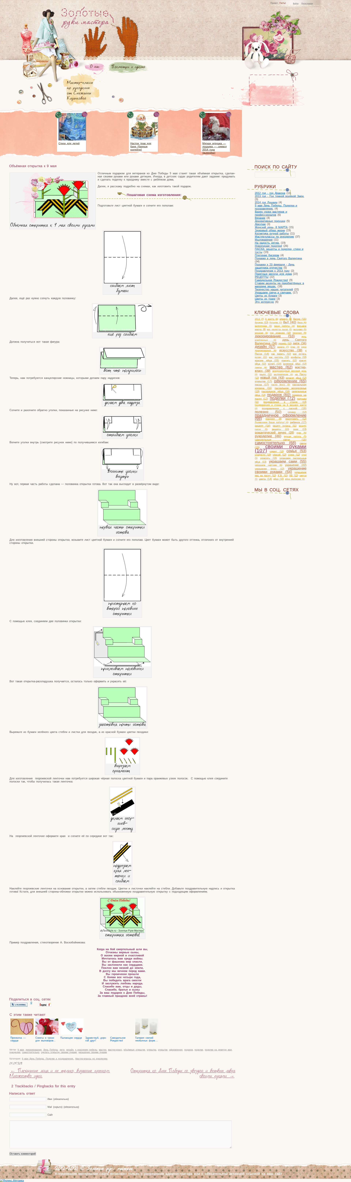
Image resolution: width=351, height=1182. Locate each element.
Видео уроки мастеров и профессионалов (271, 213)
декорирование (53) (275, 336)
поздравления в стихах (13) (284, 402)
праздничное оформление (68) (280, 417)
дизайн (70, 1050)
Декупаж (260, 224)
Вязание (260, 217)
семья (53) (296, 451)
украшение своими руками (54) (280, 470)
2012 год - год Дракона (270, 193)
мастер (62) (281, 367)
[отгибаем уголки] (122, 431)
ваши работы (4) (284, 326)
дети (62, 1050)
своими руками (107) (280, 448)
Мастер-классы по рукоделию (91, 1058)
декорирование (34, 1050)
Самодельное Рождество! (271, 280)
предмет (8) (274, 419)
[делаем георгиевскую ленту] (122, 815)
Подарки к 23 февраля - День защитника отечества (275, 266)
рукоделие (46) (268, 436)
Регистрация (307, 3)
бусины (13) (261, 322)
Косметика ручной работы (272, 233)
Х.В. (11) (283, 475)
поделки (199, 1050)
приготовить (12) (295, 418)
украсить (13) (268, 458)
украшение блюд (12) (269, 468)
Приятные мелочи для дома (273, 273)
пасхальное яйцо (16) (275, 391)
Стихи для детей (69, 143)
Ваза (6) (301, 322)
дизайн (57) (265, 347)
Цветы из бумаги (266, 295)
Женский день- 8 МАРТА (271, 227)
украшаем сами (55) (288, 461)
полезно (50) (268, 412)
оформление (176, 1050)
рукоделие (15, 1052)
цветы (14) (265, 479)
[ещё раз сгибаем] (122, 331)
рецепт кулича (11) (285, 425)
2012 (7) (259, 319)
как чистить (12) (279, 357)
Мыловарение (264, 239)
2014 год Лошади (266, 202)
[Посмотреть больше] (72, 141)
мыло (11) (266, 374)
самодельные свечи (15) (280, 439)
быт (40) (289, 322)
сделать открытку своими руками (59, 1052)
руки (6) (301, 433)
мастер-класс (115, 1050)
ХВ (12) (293, 475)
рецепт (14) (262, 425)
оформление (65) (290, 381)
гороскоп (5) (299, 333)
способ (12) (279, 454)
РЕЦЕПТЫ (261, 276)
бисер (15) (300, 319)
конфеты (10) (299, 357)
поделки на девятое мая (218, 1050)
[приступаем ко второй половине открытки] (122, 600)
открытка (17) (263, 381)
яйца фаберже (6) (295, 479)
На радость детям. (267, 242)
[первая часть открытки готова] (122, 524)
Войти (296, 3)
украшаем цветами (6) (268, 465)
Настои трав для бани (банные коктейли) (140, 146)
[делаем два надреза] (122, 399)
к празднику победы (86, 1050)
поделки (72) (282, 398)
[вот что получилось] (122, 367)
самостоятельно (30, 1052)
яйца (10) (278, 479)
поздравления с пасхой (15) (284, 408)
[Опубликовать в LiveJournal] (18, 1005)
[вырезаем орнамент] (122, 762)
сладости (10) (263, 454)
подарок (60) (278, 394)
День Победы (50, 1050)
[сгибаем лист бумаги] (122, 282)
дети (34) (299, 343)
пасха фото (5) (280, 384)
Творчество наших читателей (274, 289)
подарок (188, 1050)
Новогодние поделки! (268, 245)
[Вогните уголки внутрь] (122, 468)
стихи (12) (294, 454)
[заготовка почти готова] (122, 721)
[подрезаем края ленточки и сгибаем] (122, 862)
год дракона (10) (280, 333)
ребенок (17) (298, 422)
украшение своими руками (92, 1052)
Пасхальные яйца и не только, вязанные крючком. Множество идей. (60, 1073)
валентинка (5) (263, 326)
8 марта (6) (271, 319)
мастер (102, 1050)
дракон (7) (283, 347)
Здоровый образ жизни (270, 230)
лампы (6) (261, 367)
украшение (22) (295, 465)
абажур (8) (286, 319)
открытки (162, 1050)
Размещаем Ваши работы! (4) (272, 422)
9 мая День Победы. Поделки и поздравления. (48, 1058)
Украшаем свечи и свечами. (273, 292)
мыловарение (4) (283, 374)
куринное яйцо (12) (294, 363)
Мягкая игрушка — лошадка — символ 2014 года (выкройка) (214, 148)
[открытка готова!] (122, 931)
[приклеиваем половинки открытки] (122, 665)
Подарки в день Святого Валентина (278, 258)
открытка (151, 1050)
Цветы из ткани (265, 298)
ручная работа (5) (295, 436)
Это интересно (264, 301)
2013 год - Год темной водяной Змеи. (279, 196)
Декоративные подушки (270, 221)
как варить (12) (281, 354)
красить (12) (289, 360)
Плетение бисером (267, 255)
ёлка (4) (295, 347)
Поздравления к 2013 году (272, 270)
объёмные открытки (134, 1050)
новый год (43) (272, 377)
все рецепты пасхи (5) (279, 329)
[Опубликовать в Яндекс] (44, 1005)
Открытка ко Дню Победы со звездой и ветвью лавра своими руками (183, 1073)
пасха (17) (262, 384)
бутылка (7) (275, 322)
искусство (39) (290, 350)
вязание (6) (261, 333)
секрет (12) (277, 451)
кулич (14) (274, 363)
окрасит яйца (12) (296, 378)
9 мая (21, 1050)
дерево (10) (285, 343)
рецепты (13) (280, 429)
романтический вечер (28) (274, 432)
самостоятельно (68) (275, 443)
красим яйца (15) (267, 360)
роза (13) (299, 429)
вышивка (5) (300, 329)
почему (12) (297, 412)
